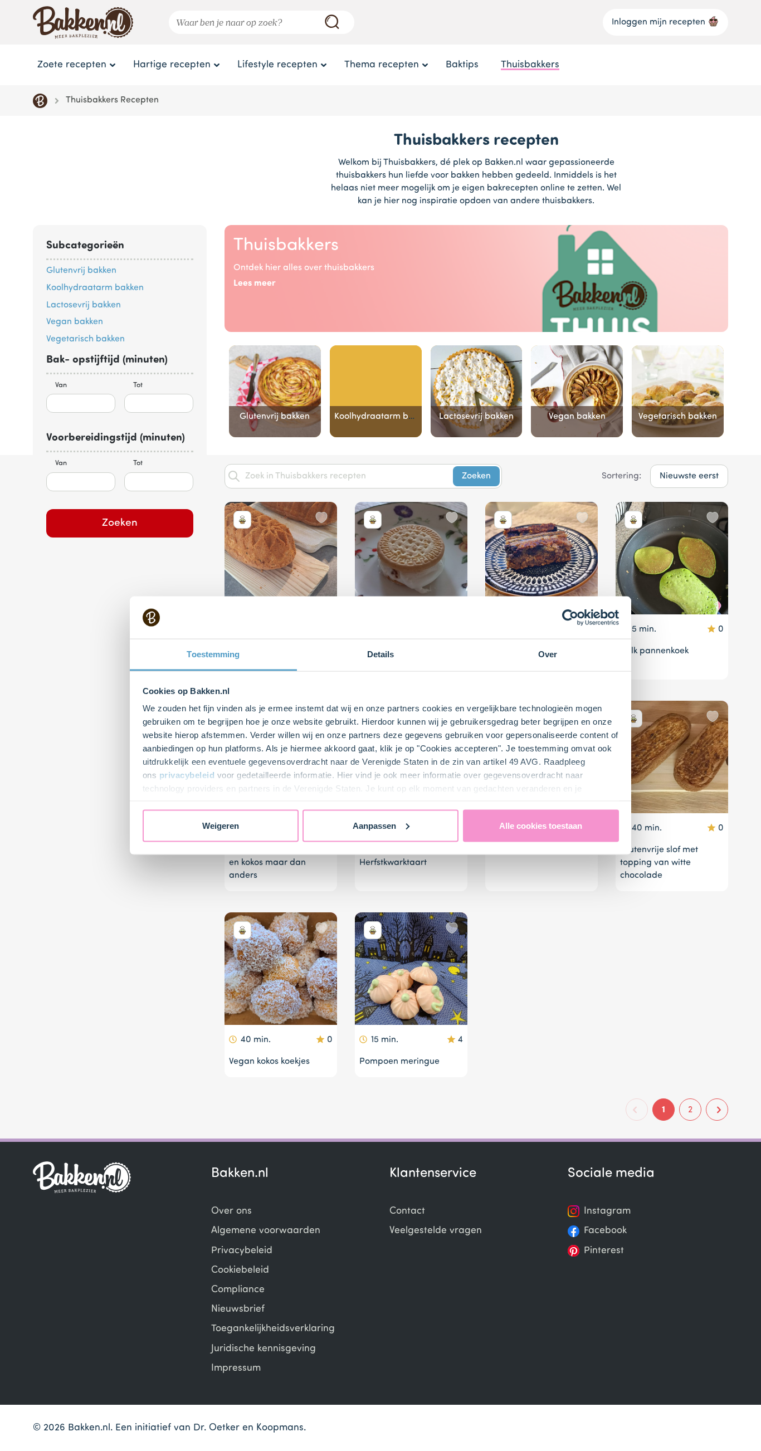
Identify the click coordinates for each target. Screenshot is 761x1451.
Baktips (462, 65)
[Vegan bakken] (577, 391)
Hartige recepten (172, 65)
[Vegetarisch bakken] (678, 391)
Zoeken (120, 523)
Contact (407, 1211)
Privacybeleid (241, 1250)
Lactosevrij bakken (83, 305)
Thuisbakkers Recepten (112, 100)
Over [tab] (547, 654)
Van (61, 385)
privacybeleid (187, 775)
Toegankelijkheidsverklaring (273, 1328)
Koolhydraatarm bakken (95, 288)
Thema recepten (381, 65)
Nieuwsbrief (238, 1309)
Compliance (238, 1289)
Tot (138, 385)
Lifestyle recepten (277, 65)
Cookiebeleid (240, 1270)
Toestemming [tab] (213, 654)
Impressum (236, 1368)
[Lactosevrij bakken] (477, 391)
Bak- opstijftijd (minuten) (107, 360)
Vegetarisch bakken (85, 339)
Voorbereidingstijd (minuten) (115, 438)
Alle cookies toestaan (540, 825)
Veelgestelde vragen (435, 1230)
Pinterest (604, 1250)
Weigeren (220, 825)
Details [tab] (380, 654)
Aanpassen (374, 825)
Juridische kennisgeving (263, 1349)
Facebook (605, 1230)
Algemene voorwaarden (265, 1230)
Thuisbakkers (530, 65)
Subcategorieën (85, 246)
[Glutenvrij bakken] (275, 391)
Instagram (607, 1211)
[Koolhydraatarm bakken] (376, 391)
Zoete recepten (71, 65)
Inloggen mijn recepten (658, 22)
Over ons (231, 1211)
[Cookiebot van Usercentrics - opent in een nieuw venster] (570, 617)
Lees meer (254, 283)
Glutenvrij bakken (81, 270)
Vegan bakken (74, 321)
